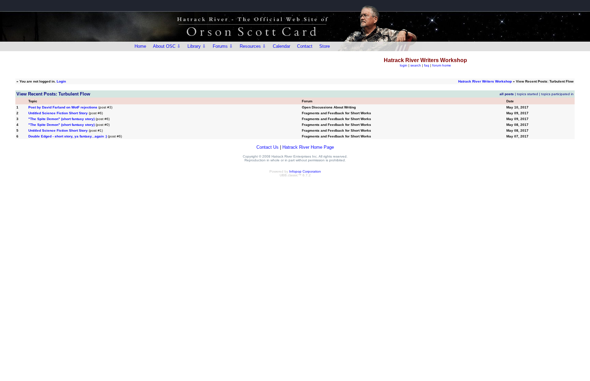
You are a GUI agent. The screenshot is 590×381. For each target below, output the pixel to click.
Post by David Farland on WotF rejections (62, 107)
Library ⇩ (196, 46)
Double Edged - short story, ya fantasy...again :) (67, 136)
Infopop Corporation (305, 171)
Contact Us (267, 147)
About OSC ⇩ (167, 46)
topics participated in (557, 94)
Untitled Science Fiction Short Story (58, 113)
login (403, 65)
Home (140, 46)
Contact (304, 46)
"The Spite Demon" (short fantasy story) (61, 119)
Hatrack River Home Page (308, 147)
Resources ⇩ (253, 46)
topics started (527, 94)
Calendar (281, 46)
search (415, 65)
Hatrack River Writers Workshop (485, 81)
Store (324, 46)
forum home (441, 65)
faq (426, 65)
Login (61, 81)
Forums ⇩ (223, 46)
